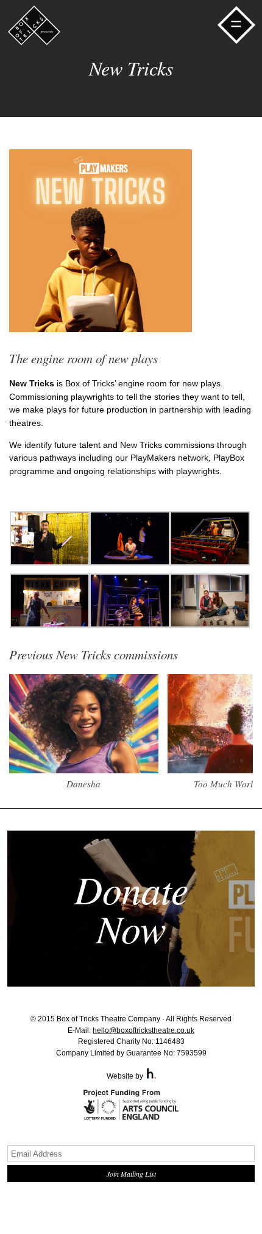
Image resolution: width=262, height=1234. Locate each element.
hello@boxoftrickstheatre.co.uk (143, 1030)
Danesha (83, 784)
